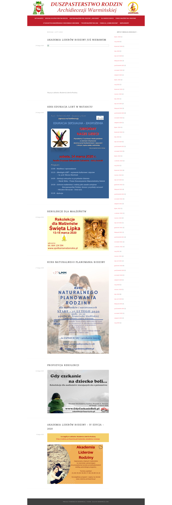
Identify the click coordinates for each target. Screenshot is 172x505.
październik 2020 (119, 270)
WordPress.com (103, 501)
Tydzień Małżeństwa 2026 (89, 23)
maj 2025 (117, 84)
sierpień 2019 (118, 318)
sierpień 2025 (118, 75)
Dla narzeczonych (107, 18)
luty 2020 (116, 294)
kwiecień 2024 (118, 132)
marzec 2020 (118, 289)
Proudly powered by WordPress (74, 501)
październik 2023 (119, 146)
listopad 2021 (118, 232)
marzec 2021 (118, 256)
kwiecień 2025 (118, 89)
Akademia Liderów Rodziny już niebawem (76, 40)
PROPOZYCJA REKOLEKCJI (63, 365)
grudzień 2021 (118, 227)
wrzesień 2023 (118, 151)
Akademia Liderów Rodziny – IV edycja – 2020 (75, 427)
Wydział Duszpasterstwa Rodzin (56, 18)
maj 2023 (117, 165)
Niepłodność (124, 23)
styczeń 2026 (118, 56)
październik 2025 (119, 65)
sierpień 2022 (118, 204)
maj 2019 (117, 323)
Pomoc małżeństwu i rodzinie (126, 18)
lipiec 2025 (117, 80)
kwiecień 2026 (118, 46)
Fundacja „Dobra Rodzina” (109, 23)
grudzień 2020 (118, 265)
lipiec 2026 (117, 37)
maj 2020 (117, 285)
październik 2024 (119, 113)
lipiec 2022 (117, 208)
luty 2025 (116, 99)
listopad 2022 (118, 189)
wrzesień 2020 (118, 275)
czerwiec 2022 (118, 213)
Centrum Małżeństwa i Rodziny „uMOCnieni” (84, 18)
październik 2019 (119, 308)
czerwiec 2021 (118, 246)
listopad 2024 (118, 108)
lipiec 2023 (117, 156)
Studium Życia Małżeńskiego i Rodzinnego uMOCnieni (61, 23)
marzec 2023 (118, 175)
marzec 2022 (118, 218)
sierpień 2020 (118, 280)
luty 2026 (116, 51)
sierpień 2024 (118, 122)
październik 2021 (119, 237)
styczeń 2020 (118, 299)
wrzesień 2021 (118, 242)
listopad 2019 (118, 304)
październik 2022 (119, 194)
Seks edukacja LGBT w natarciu (70, 107)
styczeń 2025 (118, 103)
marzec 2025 (118, 94)
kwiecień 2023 (118, 170)
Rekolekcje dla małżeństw (66, 212)
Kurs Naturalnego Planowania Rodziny (76, 262)
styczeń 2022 (118, 223)
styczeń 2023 (118, 180)
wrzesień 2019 (118, 313)
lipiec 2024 (117, 127)
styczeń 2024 (118, 142)
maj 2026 (117, 41)
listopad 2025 (118, 61)
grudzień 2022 (118, 184)
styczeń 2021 (118, 261)
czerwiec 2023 (118, 161)
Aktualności (39, 18)
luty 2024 (116, 137)
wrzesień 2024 (118, 118)
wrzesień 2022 (118, 199)
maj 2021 (117, 251)
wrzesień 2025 (118, 70)
